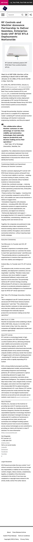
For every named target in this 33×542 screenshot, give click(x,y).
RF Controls (22, 87)
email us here (5, 443)
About (9, 532)
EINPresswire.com (10, 87)
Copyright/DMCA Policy (11, 539)
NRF (9, 319)
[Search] (22, 15)
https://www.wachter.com (9, 432)
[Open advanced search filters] (26, 15)
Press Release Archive (19, 532)
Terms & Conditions (24, 536)
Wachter (4, 93)
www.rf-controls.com (22, 397)
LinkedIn (4, 447)
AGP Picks (4, 2)
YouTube (4, 454)
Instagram (4, 449)
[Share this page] (30, 14)
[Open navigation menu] (2, 14)
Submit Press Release (9, 536)
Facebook (4, 451)
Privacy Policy (24, 539)
